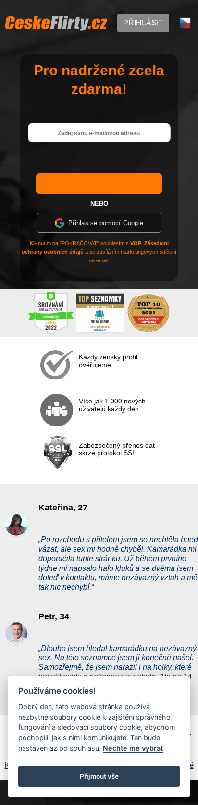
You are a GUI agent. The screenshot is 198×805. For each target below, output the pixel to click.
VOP (135, 243)
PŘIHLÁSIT (143, 23)
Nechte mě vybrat (133, 748)
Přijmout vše (99, 776)
